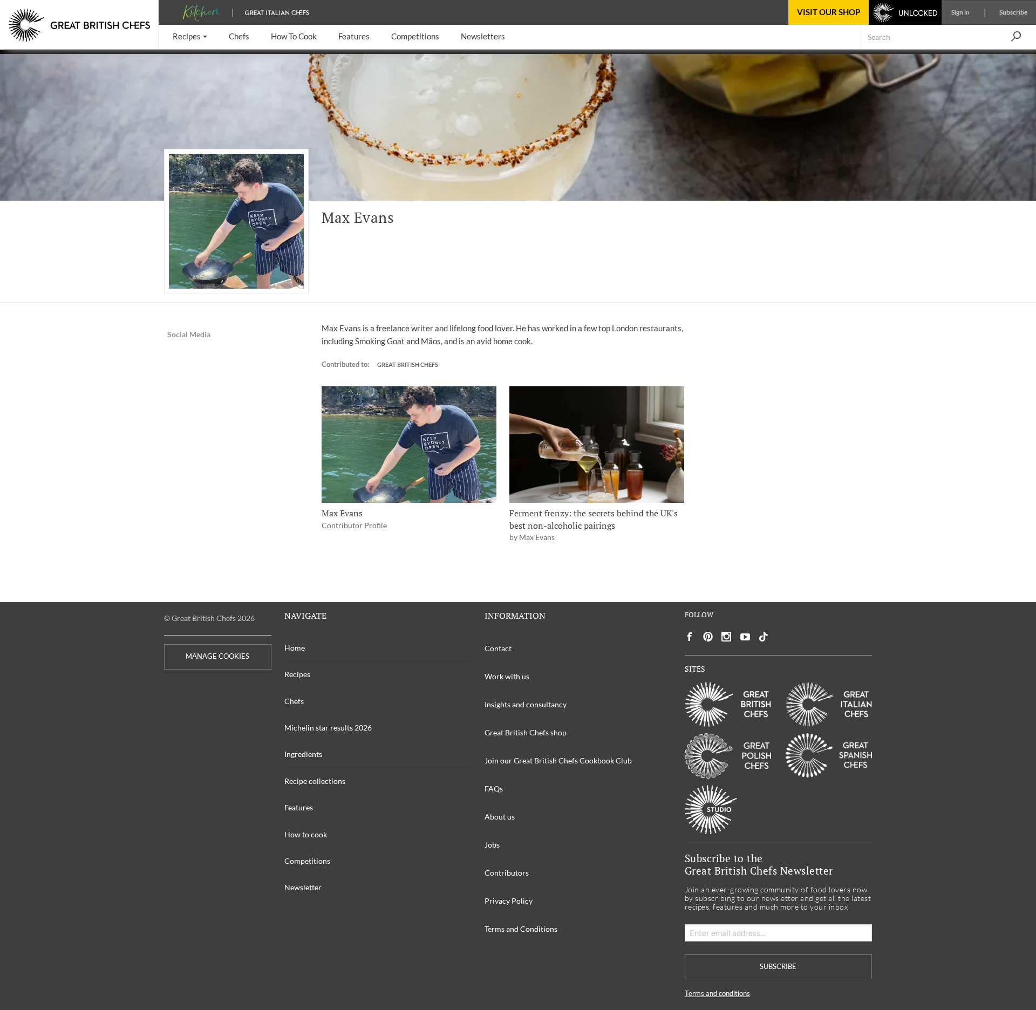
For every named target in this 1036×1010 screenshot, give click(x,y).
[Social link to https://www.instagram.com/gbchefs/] (726, 637)
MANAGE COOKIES (217, 656)
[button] (190, 37)
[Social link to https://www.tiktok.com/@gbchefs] (763, 637)
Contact (498, 648)
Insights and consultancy (526, 704)
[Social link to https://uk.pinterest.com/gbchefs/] (708, 637)
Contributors (507, 872)
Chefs (294, 701)
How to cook (305, 834)
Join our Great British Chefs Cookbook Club (558, 760)
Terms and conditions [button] (717, 993)
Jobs (492, 844)
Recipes (297, 674)
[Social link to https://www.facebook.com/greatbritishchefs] (689, 637)
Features (298, 807)
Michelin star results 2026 (328, 727)
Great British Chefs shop (526, 732)
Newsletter (303, 887)
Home (294, 647)
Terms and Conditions (521, 928)
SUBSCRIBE (778, 967)
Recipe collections (314, 781)
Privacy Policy (509, 900)
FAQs (494, 788)
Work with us (507, 676)
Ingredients (303, 754)
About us (500, 816)
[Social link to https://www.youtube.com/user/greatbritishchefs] (745, 637)
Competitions (307, 860)
